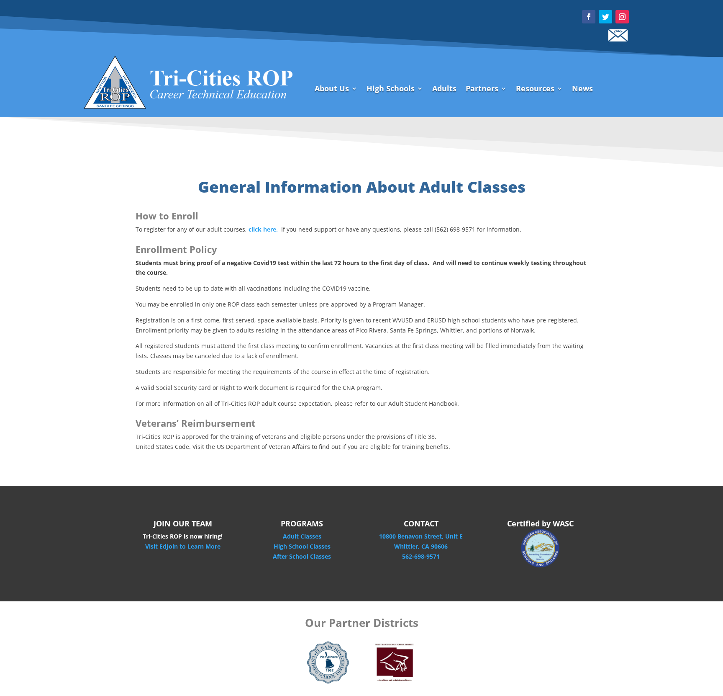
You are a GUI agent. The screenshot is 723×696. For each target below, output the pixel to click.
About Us (332, 89)
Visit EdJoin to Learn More (182, 546)
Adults (444, 89)
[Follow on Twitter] (605, 16)
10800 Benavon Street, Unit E (421, 536)
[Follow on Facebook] (588, 16)
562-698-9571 (421, 556)
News (582, 89)
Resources (535, 89)
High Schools (391, 89)
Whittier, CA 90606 (421, 546)
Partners (482, 89)
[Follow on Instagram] (622, 16)
